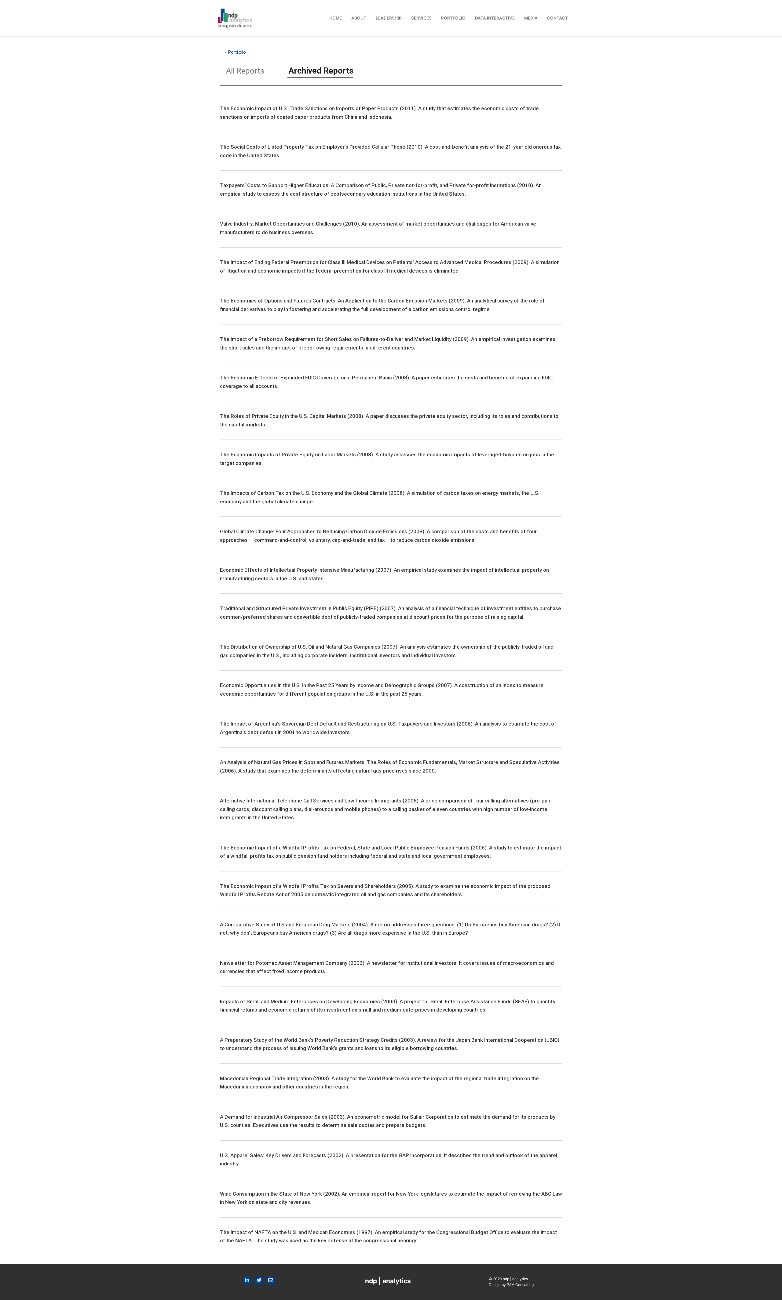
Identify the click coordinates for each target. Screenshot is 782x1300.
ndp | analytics (388, 1281)
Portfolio (237, 52)
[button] (244, 72)
